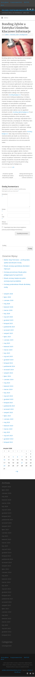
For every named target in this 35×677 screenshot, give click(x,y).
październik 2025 (9, 327)
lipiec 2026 (7, 297)
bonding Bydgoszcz (15, 95)
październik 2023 (9, 406)
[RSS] (32, 9)
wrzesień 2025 (9, 330)
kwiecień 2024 (8, 386)
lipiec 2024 (7, 376)
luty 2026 (7, 313)
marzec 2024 (8, 389)
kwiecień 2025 (8, 346)
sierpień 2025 (8, 333)
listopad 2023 (8, 402)
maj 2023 (7, 422)
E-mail (3, 216)
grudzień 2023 (8, 399)
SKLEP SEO (26, 2)
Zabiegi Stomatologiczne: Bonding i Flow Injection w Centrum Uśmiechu (26, 175)
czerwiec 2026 (8, 300)
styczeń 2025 (8, 356)
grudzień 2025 (8, 320)
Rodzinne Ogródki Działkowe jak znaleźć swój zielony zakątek (8, 175)
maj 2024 (7, 383)
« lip (17, 471)
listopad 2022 (8, 442)
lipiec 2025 (7, 337)
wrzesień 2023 (9, 409)
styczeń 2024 (8, 396)
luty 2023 (7, 432)
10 (4, 460)
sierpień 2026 (8, 294)
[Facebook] (27, 9)
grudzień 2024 (8, 360)
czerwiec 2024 (8, 379)
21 (22, 463)
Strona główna (4, 2)
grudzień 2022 (8, 439)
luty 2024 (7, 393)
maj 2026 (7, 304)
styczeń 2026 (8, 317)
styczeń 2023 (8, 435)
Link (13, 167)
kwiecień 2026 (8, 307)
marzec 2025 (8, 350)
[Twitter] (30, 9)
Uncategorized (23, 34)
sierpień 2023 (8, 412)
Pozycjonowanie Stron (16, 2)
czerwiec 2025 (8, 340)
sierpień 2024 (8, 373)
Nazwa (3, 210)
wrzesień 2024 (9, 369)
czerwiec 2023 (8, 419)
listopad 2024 (8, 363)
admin (7, 34)
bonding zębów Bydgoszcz (21, 112)
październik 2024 (9, 366)
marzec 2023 (8, 429)
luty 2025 (7, 353)
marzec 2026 (8, 310)
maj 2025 (7, 343)
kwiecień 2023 (8, 426)
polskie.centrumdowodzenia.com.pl (18, 10)
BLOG (2, 5)
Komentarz (3, 195)
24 (4, 466)
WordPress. (17, 672)
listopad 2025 (8, 323)
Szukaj (4, 245)
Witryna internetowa (3, 223)
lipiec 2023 (7, 416)
